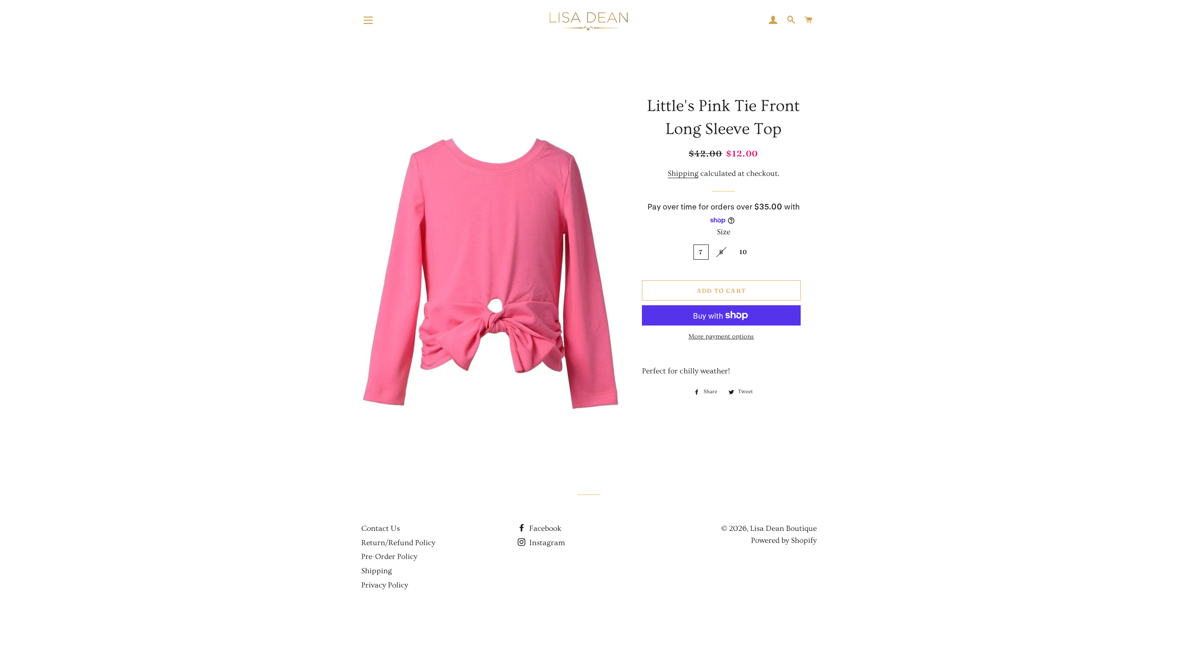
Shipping (683, 173)
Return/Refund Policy (398, 542)
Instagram (546, 542)
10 (743, 252)
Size (723, 231)
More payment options (721, 336)
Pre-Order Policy (389, 556)
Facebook (544, 528)
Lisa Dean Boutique (783, 528)
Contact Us (380, 528)
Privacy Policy (384, 585)
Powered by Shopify (784, 540)
